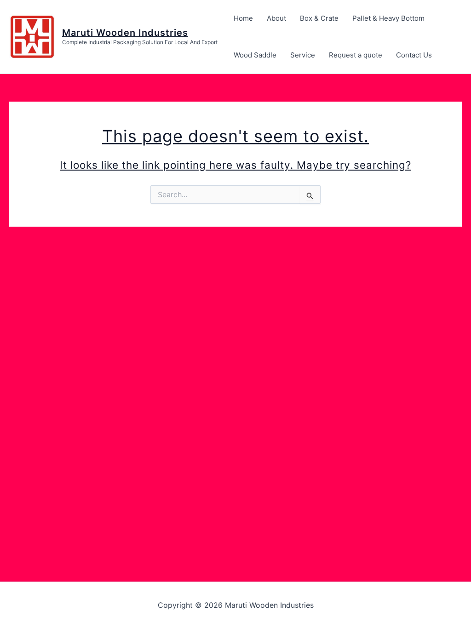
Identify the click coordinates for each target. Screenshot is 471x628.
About (276, 18)
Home (243, 18)
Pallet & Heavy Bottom (388, 18)
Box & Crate (319, 18)
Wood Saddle (255, 55)
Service (302, 55)
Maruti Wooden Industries (125, 32)
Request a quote (355, 55)
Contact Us (414, 55)
